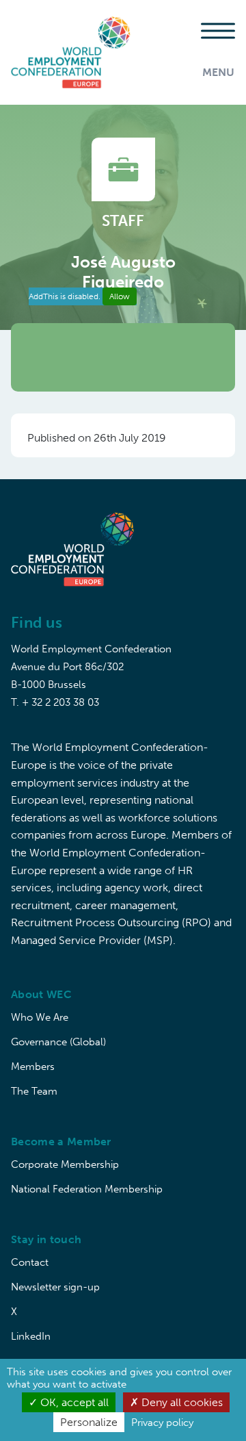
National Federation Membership (87, 1189)
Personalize (89, 1422)
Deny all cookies (181, 1402)
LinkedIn (31, 1336)
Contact (30, 1262)
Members (33, 1066)
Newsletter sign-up (55, 1287)
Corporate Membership (65, 1164)
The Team (34, 1091)
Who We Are (39, 1017)
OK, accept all (73, 1402)
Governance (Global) (58, 1042)
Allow (119, 296)
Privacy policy (162, 1422)
